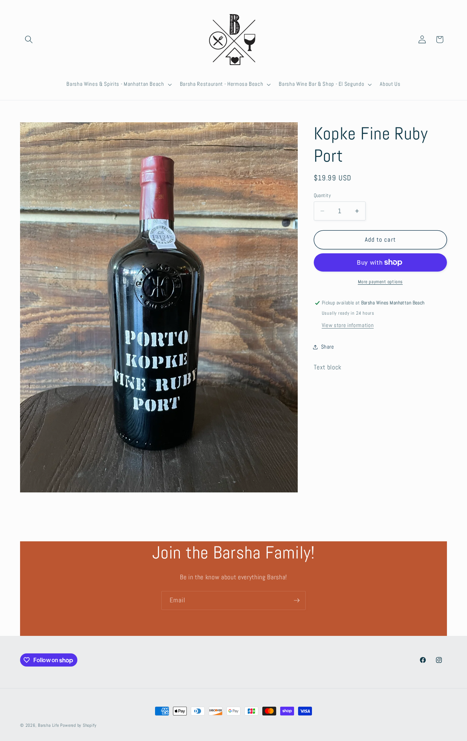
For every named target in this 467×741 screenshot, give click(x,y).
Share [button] (327, 346)
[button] (29, 39)
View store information (348, 325)
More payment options (380, 282)
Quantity (322, 195)
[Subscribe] (296, 600)
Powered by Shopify (78, 725)
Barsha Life (48, 725)
